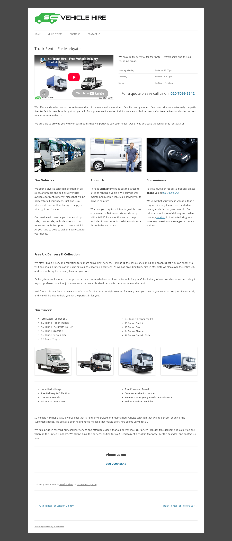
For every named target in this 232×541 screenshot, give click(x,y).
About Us (75, 34)
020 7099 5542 (183, 93)
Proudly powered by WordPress (49, 526)
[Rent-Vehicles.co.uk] (71, 19)
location (160, 217)
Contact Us (94, 34)
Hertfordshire (66, 484)
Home (37, 34)
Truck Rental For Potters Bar (180, 505)
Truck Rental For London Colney (54, 505)
